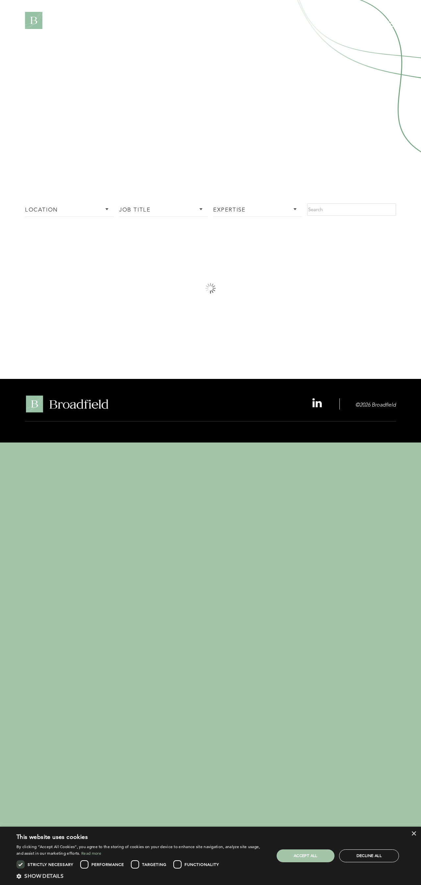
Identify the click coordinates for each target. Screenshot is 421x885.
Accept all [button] (305, 855)
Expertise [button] (229, 210)
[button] (141, 876)
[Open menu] (394, 25)
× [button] (413, 833)
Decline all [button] (369, 855)
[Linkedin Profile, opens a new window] (318, 403)
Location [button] (41, 210)
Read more (91, 853)
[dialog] (210, 856)
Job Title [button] (134, 210)
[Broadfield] (62, 20)
